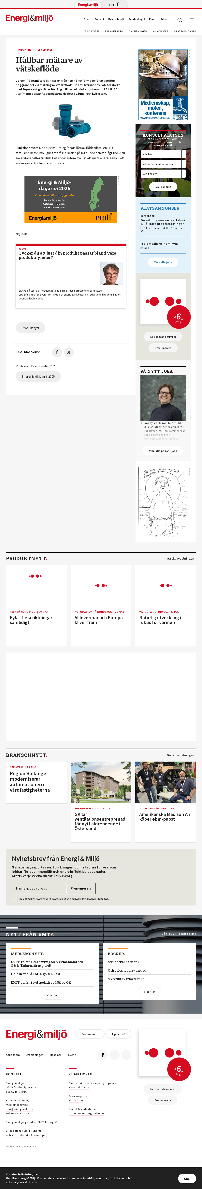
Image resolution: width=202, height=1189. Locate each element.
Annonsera (161, 31)
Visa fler (52, 995)
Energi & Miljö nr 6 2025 (38, 376)
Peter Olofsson (79, 1087)
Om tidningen (138, 31)
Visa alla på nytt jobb (163, 451)
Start (87, 19)
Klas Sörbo (76, 1100)
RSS (126, 1055)
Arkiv (164, 19)
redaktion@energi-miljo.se (86, 1113)
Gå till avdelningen (180, 558)
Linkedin (115, 1055)
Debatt (99, 19)
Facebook (103, 1055)
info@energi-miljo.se (20, 1109)
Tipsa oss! (92, 31)
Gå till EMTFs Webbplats (179, 934)
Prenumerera (114, 31)
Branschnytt (116, 19)
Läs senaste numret (163, 336)
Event (153, 19)
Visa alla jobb (163, 262)
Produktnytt (136, 19)
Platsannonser (185, 31)
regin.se (21, 234)
